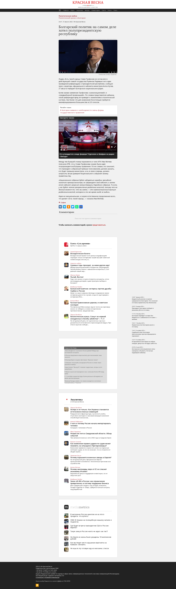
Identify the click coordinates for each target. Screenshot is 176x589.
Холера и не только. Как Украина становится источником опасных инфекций (89, 410)
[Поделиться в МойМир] (81, 206)
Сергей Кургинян (76, 252)
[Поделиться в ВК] (60, 206)
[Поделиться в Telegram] (64, 206)
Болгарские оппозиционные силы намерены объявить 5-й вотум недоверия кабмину (143, 350)
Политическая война (68, 16)
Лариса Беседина (76, 315)
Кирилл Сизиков (75, 442)
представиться (98, 225)
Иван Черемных (75, 431)
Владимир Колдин (76, 287)
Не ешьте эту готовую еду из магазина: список (89, 548)
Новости (65, 10)
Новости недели (75, 263)
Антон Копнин (75, 467)
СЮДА (59, 581)
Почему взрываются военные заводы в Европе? (90, 457)
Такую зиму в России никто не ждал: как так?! (89, 531)
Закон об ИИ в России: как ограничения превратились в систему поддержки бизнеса (89, 482)
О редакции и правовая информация (47, 577)
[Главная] (88, 4)
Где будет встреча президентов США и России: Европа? (89, 527)
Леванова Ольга (75, 455)
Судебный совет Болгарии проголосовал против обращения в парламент (144, 334)
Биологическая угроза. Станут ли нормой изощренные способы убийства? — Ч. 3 (88, 317)
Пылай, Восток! (76, 277)
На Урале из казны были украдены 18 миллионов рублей (90, 538)
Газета (104, 10)
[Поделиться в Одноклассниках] (68, 206)
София (63, 202)
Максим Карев (75, 275)
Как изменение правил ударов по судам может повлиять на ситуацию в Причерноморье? (90, 444)
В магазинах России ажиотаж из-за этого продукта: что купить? (87, 515)
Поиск (115, 10)
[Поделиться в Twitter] (72, 206)
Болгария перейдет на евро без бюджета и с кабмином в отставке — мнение (144, 317)
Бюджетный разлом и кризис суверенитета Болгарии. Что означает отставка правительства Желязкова (145, 300)
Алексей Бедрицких (76, 421)
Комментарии (96, 10)
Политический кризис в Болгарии (72, 18)
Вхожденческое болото (80, 253)
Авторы (87, 10)
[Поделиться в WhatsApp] (76, 206)
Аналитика (80, 10)
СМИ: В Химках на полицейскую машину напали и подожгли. (91, 521)
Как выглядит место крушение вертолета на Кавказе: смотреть (88, 544)
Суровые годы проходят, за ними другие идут (90, 265)
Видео (72, 10)
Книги (109, 10)
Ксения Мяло (74, 301)
